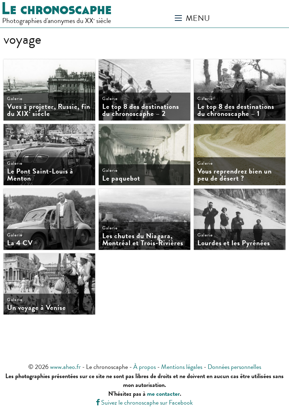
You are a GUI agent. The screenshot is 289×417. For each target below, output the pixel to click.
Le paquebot (121, 178)
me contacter (163, 393)
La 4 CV (20, 242)
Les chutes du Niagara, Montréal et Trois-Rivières (142, 239)
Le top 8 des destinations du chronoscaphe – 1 (235, 110)
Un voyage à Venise (36, 307)
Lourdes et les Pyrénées (233, 242)
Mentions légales (181, 366)
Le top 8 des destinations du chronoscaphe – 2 (140, 110)
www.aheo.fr (65, 366)
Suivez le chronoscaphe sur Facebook (144, 402)
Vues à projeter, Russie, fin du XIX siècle (48, 110)
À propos (144, 366)
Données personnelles (234, 366)
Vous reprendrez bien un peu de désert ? (234, 175)
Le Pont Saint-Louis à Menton (40, 175)
